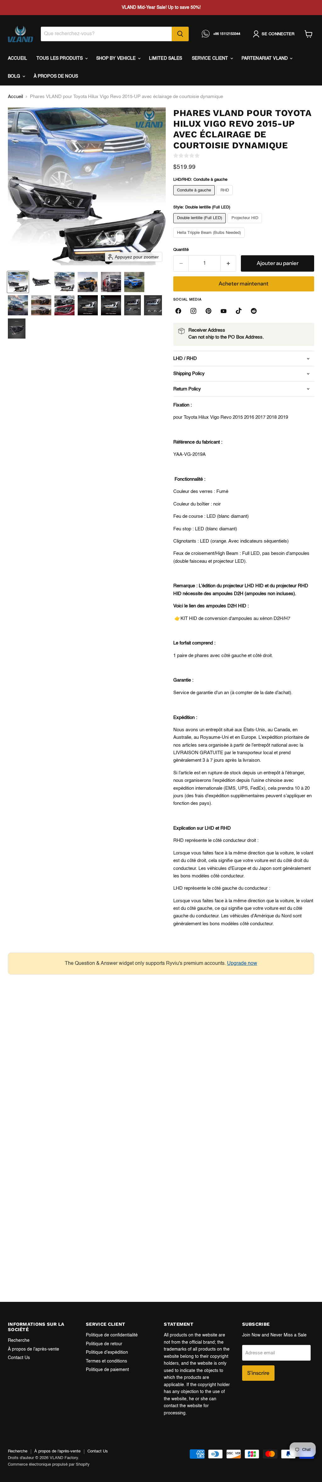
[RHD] (225, 197)
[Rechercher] (180, 34)
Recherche (19, 1340)
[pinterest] (208, 311)
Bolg (15, 76)
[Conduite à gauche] (195, 197)
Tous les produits (60, 58)
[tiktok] (239, 311)
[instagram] (193, 311)
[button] (18, 282)
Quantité (181, 250)
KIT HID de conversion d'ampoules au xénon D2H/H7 (235, 618)
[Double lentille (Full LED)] (200, 225)
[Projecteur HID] (245, 225)
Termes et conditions (106, 1361)
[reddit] (254, 311)
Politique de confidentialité (112, 1335)
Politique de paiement (107, 1370)
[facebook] (178, 311)
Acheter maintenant (244, 283)
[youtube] (224, 311)
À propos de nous (56, 76)
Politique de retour (104, 1344)
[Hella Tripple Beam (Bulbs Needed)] (210, 239)
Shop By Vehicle (116, 58)
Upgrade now (242, 963)
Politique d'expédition (107, 1352)
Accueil (17, 58)
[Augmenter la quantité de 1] (228, 263)
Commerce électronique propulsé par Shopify (49, 1465)
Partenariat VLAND (265, 58)
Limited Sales (165, 58)
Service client (211, 58)
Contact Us (19, 1358)
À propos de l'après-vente (33, 1349)
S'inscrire (258, 1373)
